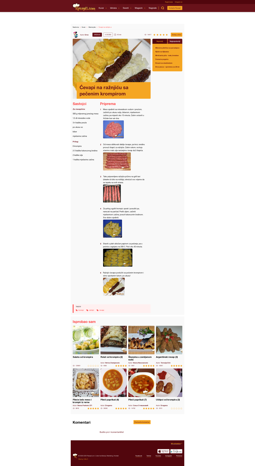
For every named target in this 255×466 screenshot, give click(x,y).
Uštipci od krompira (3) (169, 388)
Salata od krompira (86, 346)
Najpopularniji (175, 41)
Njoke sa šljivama (162, 52)
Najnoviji (160, 41)
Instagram (168, 456)
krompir (81, 310)
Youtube (158, 456)
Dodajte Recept (175, 8)
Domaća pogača (161, 59)
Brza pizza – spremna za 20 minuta (167, 67)
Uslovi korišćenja (101, 456)
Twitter (148, 456)
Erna (86, 35)
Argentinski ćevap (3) (169, 346)
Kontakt (116, 456)
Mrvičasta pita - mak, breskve (167, 55)
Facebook (138, 456)
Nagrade (153, 8)
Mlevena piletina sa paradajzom (167, 48)
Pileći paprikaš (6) (114, 388)
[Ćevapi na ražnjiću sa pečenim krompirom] (124, 129)
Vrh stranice (176, 443)
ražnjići (91, 310)
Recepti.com (84, 7)
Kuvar (101, 8)
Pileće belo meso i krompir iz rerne (86, 388)
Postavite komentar (142, 422)
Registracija (169, 2)
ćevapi (101, 310)
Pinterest (179, 456)
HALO (86, 459)
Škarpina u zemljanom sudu (141, 346)
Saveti (126, 8)
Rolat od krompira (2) (114, 346)
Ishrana (113, 8)
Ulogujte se (178, 2)
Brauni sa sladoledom (163, 63)
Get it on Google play (176, 451)
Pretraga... (162, 8)
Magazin (139, 8)
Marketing (110, 456)
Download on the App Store (163, 451)
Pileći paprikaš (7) (141, 388)
